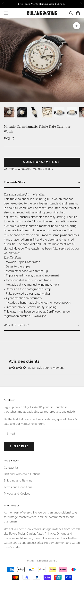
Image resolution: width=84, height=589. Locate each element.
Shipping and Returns (18, 480)
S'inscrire (19, 446)
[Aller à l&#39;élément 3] (34, 112)
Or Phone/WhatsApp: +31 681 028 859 (28, 168)
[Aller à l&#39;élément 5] (59, 112)
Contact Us (11, 467)
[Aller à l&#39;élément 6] (71, 112)
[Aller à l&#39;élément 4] (46, 112)
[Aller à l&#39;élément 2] (21, 112)
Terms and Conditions (18, 487)
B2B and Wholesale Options (22, 474)
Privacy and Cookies (17, 493)
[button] (42, 182)
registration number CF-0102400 (25, 316)
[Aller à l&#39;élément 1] (9, 112)
